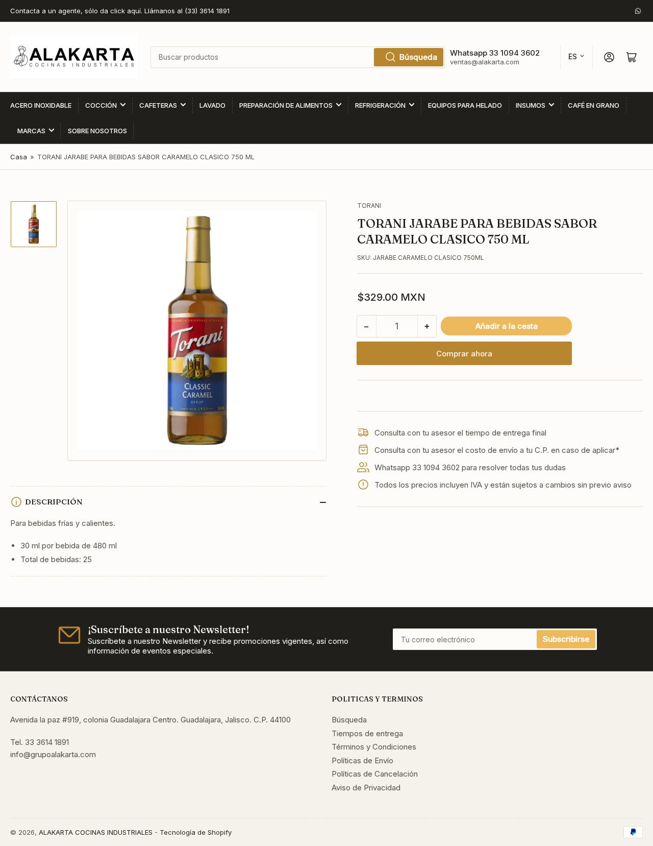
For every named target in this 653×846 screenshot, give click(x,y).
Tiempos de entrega (367, 733)
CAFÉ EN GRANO (593, 105)
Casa (18, 157)
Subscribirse (566, 639)
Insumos (530, 105)
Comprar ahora (464, 353)
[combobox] (297, 57)
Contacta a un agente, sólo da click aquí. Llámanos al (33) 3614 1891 (120, 11)
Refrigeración (380, 105)
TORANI (369, 205)
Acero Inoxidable (40, 105)
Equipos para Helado (465, 105)
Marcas (31, 131)
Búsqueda (418, 57)
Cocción (101, 105)
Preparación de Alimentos (286, 105)
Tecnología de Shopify (196, 832)
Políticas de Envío (362, 760)
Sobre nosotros (97, 131)
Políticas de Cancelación (375, 774)
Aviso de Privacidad (366, 787)
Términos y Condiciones (374, 747)
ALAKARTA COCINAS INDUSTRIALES (96, 832)
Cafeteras (158, 105)
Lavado (212, 105)
